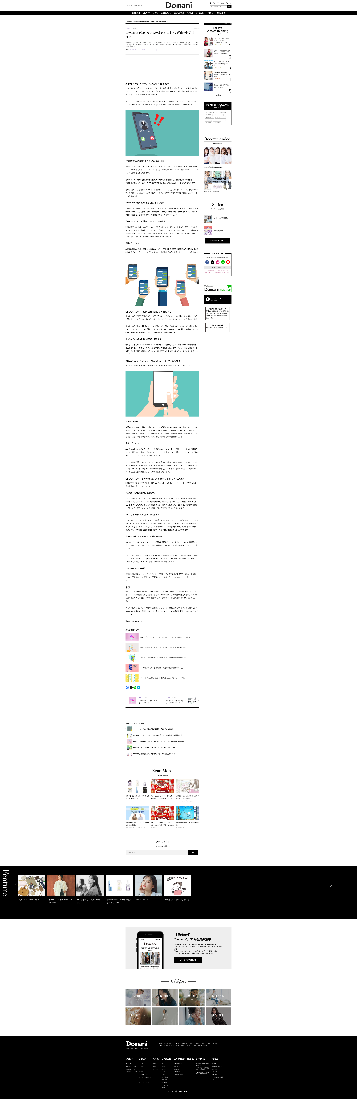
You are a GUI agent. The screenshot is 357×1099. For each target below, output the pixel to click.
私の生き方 (164, 1082)
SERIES (211, 13)
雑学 (154, 1063)
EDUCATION (179, 13)
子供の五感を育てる (179, 1063)
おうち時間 (217, 122)
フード (163, 1066)
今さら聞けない (143, 49)
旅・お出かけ (165, 1077)
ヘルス (163, 1071)
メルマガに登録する (188, 960)
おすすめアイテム (130, 1069)
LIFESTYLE (166, 13)
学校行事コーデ (178, 1066)
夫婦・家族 (164, 1079)
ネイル (141, 1079)
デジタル (136, 21)
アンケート (216, 298)
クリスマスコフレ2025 (145, 1077)
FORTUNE (200, 13)
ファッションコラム (131, 1066)
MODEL (190, 13)
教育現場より (177, 1069)
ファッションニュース (131, 1071)
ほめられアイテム (220, 119)
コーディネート (130, 1063)
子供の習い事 (177, 1071)
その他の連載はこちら (217, 241)
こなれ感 (209, 114)
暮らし (163, 1063)
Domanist (209, 122)
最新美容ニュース (143, 1074)
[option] (31, 890)
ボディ (141, 1071)
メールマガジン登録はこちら (217, 267)
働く (131, 21)
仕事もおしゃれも (221, 112)
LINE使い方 (133, 49)
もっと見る (217, 95)
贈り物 (163, 1087)
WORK (155, 13)
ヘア (140, 1069)
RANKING (221, 13)
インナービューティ (144, 1082)
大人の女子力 (210, 117)
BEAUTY (146, 13)
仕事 (154, 1066)
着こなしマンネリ (218, 114)
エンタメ (164, 1069)
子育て (163, 1074)
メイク (141, 1063)
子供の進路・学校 (178, 1074)
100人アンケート (166, 1085)
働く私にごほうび (220, 117)
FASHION (136, 13)
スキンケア (142, 1066)
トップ (127, 21)
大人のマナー (152, 49)
